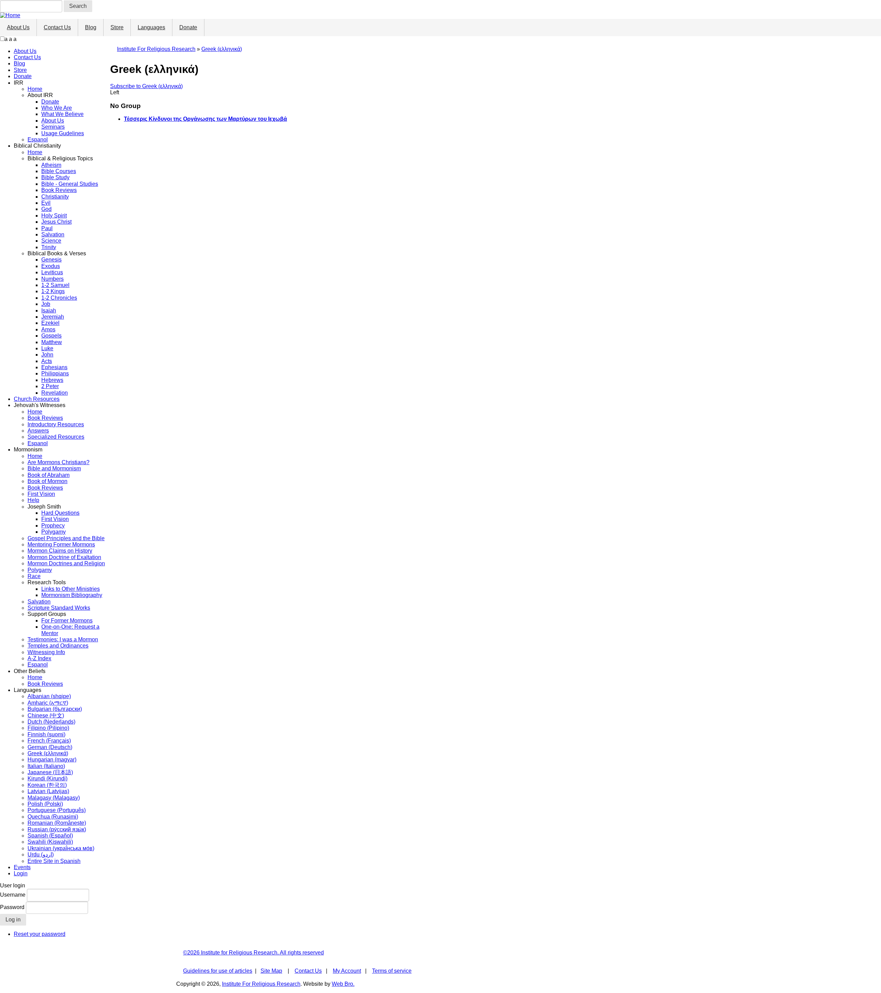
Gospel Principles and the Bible (66, 538)
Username (12, 895)
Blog (90, 27)
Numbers (52, 279)
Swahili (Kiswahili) (50, 842)
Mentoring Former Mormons (61, 544)
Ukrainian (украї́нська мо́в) (61, 848)
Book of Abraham (49, 475)
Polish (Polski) (45, 804)
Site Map (271, 971)
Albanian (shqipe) (49, 696)
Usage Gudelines (62, 133)
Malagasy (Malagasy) (54, 798)
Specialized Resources (56, 437)
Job (45, 304)
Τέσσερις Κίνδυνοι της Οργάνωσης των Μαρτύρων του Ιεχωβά (205, 119)
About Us (18, 27)
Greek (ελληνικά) (48, 753)
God (46, 209)
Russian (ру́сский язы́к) (57, 829)
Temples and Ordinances (58, 646)
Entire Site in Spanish (54, 861)
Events (22, 867)
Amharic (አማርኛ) (48, 703)
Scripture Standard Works (59, 608)
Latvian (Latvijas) (48, 791)
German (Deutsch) (50, 747)
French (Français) (49, 741)
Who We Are (56, 108)
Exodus (50, 266)
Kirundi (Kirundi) (47, 778)
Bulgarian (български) (55, 709)
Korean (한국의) (47, 785)
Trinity (48, 247)
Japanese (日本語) (50, 772)
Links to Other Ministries (70, 589)
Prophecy (53, 525)
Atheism (51, 165)
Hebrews (52, 380)
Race (34, 576)
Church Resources (37, 399)
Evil (46, 203)
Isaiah (48, 310)
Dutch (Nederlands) (51, 722)
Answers (38, 431)
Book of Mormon (47, 481)
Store (117, 27)
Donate (188, 27)
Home (35, 89)
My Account (347, 971)
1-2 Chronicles (59, 298)
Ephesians (54, 367)
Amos (48, 329)
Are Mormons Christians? (58, 462)
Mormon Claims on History (60, 551)
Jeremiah (52, 317)
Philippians (55, 373)
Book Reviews (59, 190)
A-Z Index (39, 658)
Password (12, 907)
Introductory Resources (56, 424)
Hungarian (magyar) (52, 759)
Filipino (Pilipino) (48, 728)
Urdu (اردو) (41, 854)
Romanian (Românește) (57, 823)
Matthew (51, 342)
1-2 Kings (53, 291)
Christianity (55, 197)
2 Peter (50, 386)
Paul (47, 228)
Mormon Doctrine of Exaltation (64, 557)
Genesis (51, 260)
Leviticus (52, 272)
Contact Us (57, 27)
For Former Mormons (67, 620)
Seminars (53, 127)
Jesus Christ (56, 222)
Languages (151, 27)
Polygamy (53, 532)
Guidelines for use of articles (217, 971)
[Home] (10, 15)
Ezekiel (50, 323)
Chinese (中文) (46, 715)
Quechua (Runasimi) (53, 817)
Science (51, 241)
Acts (46, 361)
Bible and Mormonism (54, 468)
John (47, 354)
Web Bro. (343, 984)
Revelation (54, 393)
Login (21, 873)
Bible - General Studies (69, 184)
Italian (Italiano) (46, 766)
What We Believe (62, 114)
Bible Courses (58, 171)
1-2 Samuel (55, 285)
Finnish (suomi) (46, 734)
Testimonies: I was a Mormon (63, 639)
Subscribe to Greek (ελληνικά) (146, 86)
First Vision (41, 494)
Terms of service (392, 971)
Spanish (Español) (50, 836)
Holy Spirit (54, 215)
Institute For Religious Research (156, 49)
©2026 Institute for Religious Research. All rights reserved (253, 952)
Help (33, 500)
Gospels (51, 336)
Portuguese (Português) (57, 810)
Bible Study (55, 177)
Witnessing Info (46, 652)
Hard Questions (60, 513)
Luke (47, 348)
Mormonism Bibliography (71, 595)
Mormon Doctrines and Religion (66, 563)
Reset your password (39, 934)
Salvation (52, 234)
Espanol (38, 139)
